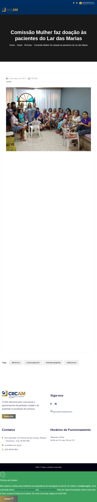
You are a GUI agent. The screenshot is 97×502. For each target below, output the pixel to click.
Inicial (19, 45)
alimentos (16, 362)
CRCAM (33, 78)
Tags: (4, 362)
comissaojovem (33, 362)
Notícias (28, 45)
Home (12, 45)
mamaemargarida (53, 362)
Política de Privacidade (25, 490)
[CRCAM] (10, 10)
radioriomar (71, 362)
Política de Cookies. (48, 490)
